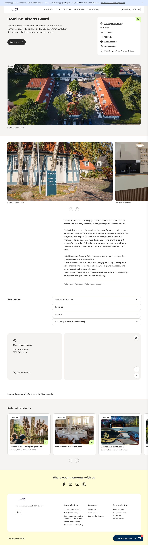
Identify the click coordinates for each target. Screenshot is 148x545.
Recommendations (72, 522)
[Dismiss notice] (142, 3)
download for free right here (113, 3)
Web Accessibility (71, 513)
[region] (102, 356)
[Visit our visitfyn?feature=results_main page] (77, 484)
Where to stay (93, 9)
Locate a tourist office (73, 510)
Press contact (118, 510)
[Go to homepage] (14, 9)
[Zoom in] (136, 369)
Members (92, 510)
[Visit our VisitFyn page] (64, 484)
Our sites (125, 9)
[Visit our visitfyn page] (71, 484)
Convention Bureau (96, 516)
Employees (92, 513)
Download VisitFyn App (73, 525)
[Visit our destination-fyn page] (84, 484)
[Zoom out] (136, 375)
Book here (15, 42)
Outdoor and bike (64, 9)
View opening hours (113, 24)
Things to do (49, 9)
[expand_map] (136, 337)
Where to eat (79, 9)
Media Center (118, 518)
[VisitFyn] (22, 499)
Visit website (109, 42)
